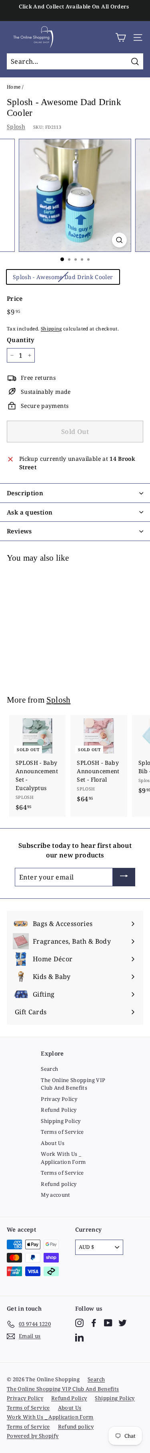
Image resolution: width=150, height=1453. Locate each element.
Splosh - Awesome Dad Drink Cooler (63, 277)
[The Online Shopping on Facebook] (94, 1323)
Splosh (16, 126)
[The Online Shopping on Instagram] (79, 1323)
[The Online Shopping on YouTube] (108, 1323)
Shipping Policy (60, 1121)
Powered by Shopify (32, 1435)
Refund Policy (59, 1109)
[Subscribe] (124, 877)
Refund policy (59, 1184)
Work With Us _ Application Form (63, 1157)
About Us (52, 1143)
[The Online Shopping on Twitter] (122, 1323)
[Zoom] (119, 240)
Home (13, 86)
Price (15, 298)
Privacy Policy (59, 1098)
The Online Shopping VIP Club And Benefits (73, 1084)
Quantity (21, 340)
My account (55, 1194)
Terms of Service (62, 1131)
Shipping (51, 328)
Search (49, 1068)
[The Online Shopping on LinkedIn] (79, 1337)
